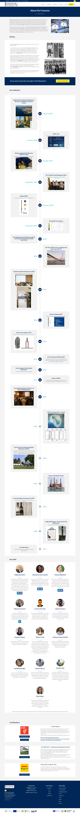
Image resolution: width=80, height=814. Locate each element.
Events (12, 0)
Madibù (9, 799)
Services (60, 793)
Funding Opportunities (63, 791)
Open (60, 801)
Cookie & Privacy (8, 797)
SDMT (49, 791)
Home (37, 13)
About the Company (62, 788)
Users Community (17, 0)
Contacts (7, 0)
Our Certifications (62, 789)
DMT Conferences (25, 0)
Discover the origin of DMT (62, 80)
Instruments (49, 788)
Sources (60, 799)
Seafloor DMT (49, 795)
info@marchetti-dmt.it (33, 792)
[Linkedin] (18, 593)
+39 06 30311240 (33, 790)
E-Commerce (61, 795)
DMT (50, 789)
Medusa (49, 793)
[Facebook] (21, 593)
